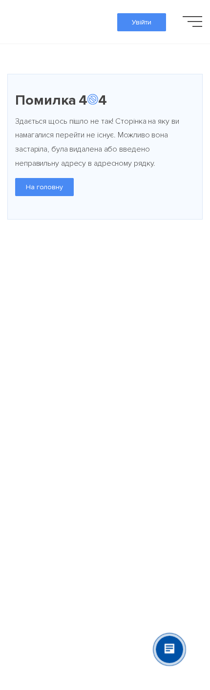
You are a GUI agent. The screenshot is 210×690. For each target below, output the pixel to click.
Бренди (117, 328)
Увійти (141, 22)
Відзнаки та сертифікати (49, 328)
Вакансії (20, 354)
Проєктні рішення (135, 301)
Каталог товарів (133, 275)
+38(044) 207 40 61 (41, 530)
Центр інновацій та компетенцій (137, 447)
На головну (44, 187)
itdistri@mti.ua (30, 516)
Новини (19, 415)
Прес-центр (28, 467)
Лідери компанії (34, 275)
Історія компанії (33, 301)
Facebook (23, 502)
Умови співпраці (132, 388)
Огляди (20, 441)
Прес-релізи (28, 388)
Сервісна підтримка (138, 415)
